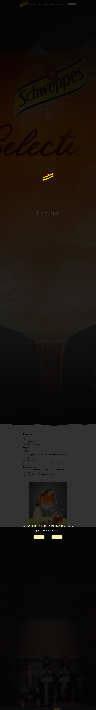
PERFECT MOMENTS (32, 4)
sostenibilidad (62, 4)
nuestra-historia (54, 4)
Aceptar (56, 708)
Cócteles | (8, 427)
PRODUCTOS (40, 4)
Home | (4, 427)
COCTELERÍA (46, 4)
